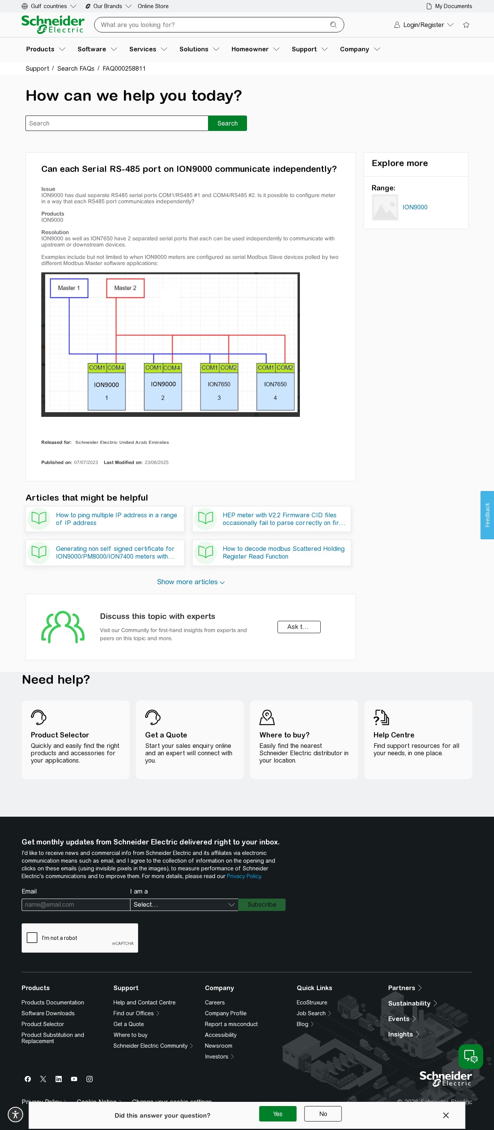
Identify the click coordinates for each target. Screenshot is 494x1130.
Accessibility (221, 1035)
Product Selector (43, 1024)
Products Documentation (53, 1002)
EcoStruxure (312, 1002)
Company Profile (226, 1013)
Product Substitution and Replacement (53, 1038)
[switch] (15, 1114)
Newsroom (218, 1046)
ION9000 (415, 207)
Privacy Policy (244, 876)
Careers (215, 1002)
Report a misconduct (231, 1024)
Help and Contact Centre (144, 1002)
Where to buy (130, 1035)
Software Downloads (48, 1013)
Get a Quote (128, 1024)
